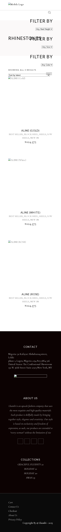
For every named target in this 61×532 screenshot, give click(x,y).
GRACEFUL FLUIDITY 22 (31, 464)
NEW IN (34, 137)
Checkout (12, 511)
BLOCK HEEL (31, 134)
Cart (10, 502)
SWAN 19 (30, 477)
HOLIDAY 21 (30, 468)
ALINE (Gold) (30, 130)
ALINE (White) (30, 212)
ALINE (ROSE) (30, 294)
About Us (12, 515)
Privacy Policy (15, 519)
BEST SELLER (16, 134)
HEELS (42, 134)
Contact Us (13, 506)
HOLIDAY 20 (30, 473)
